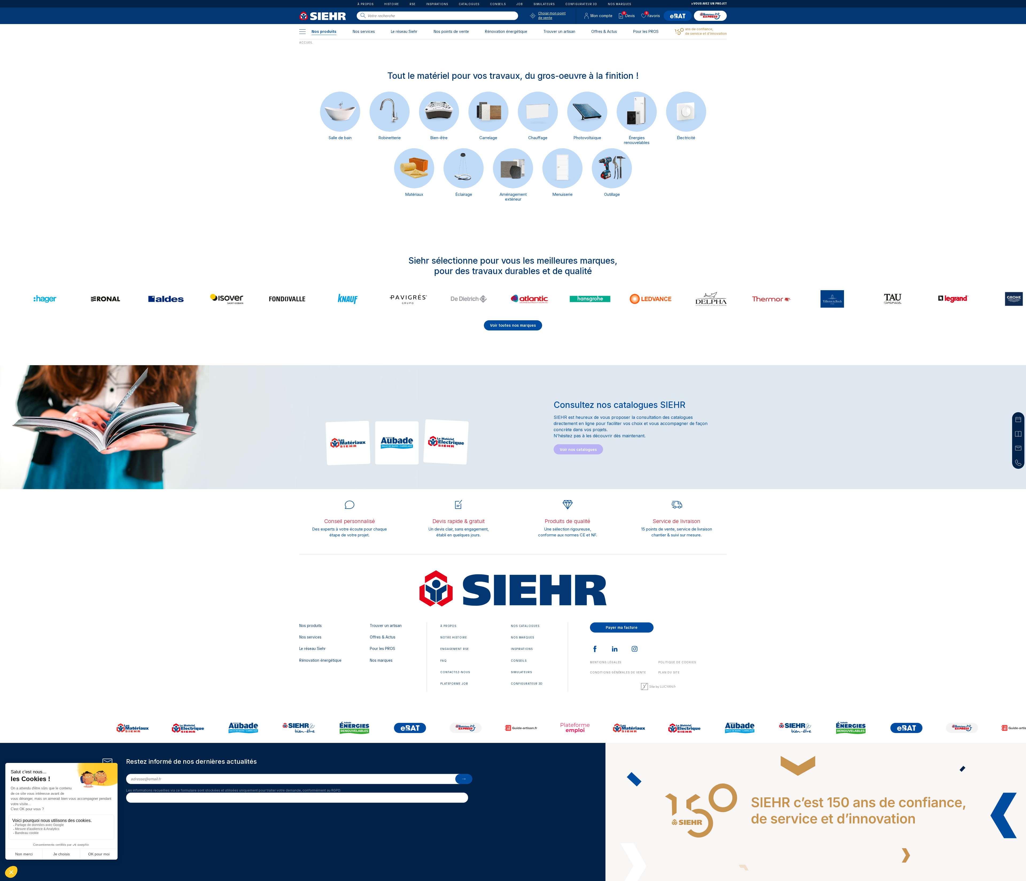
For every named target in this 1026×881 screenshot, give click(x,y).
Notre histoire (453, 637)
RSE (412, 4)
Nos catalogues (525, 626)
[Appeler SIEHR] (1018, 462)
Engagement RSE (454, 649)
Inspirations (437, 4)
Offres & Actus (604, 31)
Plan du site (669, 672)
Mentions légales (605, 662)
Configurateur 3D (581, 4)
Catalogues (469, 4)
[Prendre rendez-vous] (1018, 419)
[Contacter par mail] (1018, 448)
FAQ (443, 660)
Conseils (498, 4)
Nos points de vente (451, 31)
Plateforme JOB (454, 683)
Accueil (306, 42)
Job (519, 4)
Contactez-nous (455, 672)
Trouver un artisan (559, 31)
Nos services (364, 31)
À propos (365, 4)
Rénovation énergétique (506, 31)
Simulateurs (544, 4)
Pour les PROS (646, 31)
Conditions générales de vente (618, 672)
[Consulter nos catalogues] (1018, 433)
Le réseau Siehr (404, 31)
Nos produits (324, 31)
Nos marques (619, 4)
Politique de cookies (677, 662)
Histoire (391, 4)
